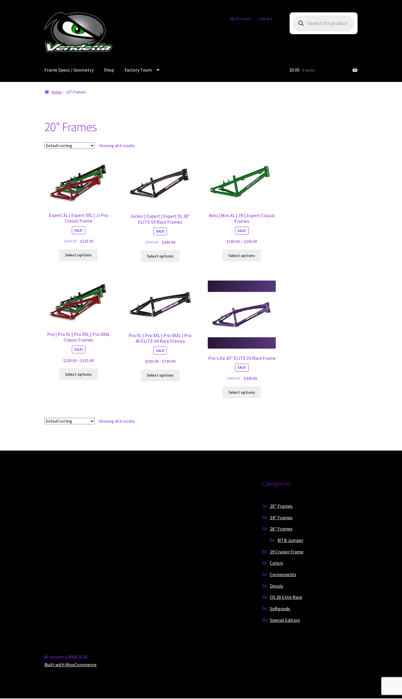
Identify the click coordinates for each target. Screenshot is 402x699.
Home (57, 92)
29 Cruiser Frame (286, 552)
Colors (276, 563)
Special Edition (285, 620)
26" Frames (281, 529)
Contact (265, 18)
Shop (109, 70)
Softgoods (280, 608)
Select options (78, 255)
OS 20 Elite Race (286, 597)
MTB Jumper (290, 540)
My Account (240, 18)
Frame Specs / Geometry (69, 70)
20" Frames (281, 506)
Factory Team (138, 70)
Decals (276, 586)
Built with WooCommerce (70, 664)
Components (283, 574)
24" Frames (281, 517)
